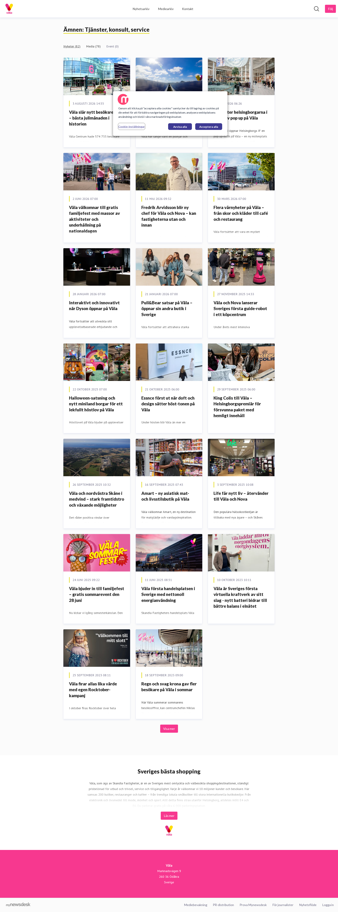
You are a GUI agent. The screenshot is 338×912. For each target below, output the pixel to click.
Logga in (328, 905)
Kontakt (187, 9)
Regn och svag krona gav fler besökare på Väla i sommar (169, 686)
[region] (170, 113)
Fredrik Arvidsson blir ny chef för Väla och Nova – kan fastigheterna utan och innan (168, 216)
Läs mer (169, 816)
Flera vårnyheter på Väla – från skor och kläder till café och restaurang (241, 213)
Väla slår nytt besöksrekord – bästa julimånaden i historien (95, 118)
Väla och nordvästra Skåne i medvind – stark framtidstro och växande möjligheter (96, 499)
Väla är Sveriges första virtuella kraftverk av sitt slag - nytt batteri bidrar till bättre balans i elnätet (240, 597)
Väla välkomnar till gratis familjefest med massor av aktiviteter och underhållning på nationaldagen (94, 219)
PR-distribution (223, 905)
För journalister (282, 905)
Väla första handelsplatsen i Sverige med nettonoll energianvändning (168, 594)
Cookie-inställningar (131, 126)
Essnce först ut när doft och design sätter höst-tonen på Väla (168, 403)
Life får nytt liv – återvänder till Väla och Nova (241, 496)
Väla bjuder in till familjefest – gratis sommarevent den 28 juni (96, 594)
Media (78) (93, 46)
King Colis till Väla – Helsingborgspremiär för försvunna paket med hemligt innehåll (237, 406)
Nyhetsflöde (308, 905)
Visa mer (169, 729)
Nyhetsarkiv (141, 9)
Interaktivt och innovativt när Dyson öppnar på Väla (94, 305)
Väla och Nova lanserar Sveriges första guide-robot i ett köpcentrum (240, 308)
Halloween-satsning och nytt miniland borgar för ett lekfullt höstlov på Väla (96, 403)
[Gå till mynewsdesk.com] (18, 905)
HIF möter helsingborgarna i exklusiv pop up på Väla (240, 115)
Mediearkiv (166, 9)
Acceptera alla (208, 126)
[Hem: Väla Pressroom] (9, 8)
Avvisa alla (180, 126)
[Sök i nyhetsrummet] (316, 9)
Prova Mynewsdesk (253, 905)
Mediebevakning (195, 905)
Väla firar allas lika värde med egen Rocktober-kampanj (93, 689)
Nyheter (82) (71, 46)
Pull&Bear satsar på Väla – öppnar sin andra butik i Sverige (166, 308)
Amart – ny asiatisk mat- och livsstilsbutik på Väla (165, 496)
